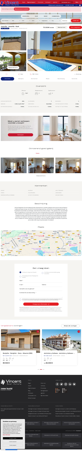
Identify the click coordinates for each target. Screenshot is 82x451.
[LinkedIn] (70, 384)
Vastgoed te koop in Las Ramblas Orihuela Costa (39, 413)
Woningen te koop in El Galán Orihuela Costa (38, 411)
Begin (23, 2)
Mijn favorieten (44, 395)
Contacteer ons (66, 2)
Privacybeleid (24, 299)
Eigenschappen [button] (31, 2)
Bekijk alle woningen (70, 325)
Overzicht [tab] (7, 78)
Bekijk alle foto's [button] (41, 175)
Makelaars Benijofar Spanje (71, 435)
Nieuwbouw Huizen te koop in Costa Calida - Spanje (67, 416)
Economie (74, 78)
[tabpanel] (20, 348)
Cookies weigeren (12, 445)
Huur (36, 16)
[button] (20, 74)
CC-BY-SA (79, 255)
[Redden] (6, 74)
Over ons (43, 383)
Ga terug (78, 74)
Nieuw (45, 16)
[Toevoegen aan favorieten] (38, 331)
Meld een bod (61, 27)
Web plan (38, 430)
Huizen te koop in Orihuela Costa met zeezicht (72, 423)
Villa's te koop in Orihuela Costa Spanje (30, 435)
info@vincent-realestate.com (55, 5)
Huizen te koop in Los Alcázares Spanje (64, 413)
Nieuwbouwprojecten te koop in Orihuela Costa (31, 423)
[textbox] (6, 20)
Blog (29, 390)
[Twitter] (61, 384)
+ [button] (2, 232)
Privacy (26, 430)
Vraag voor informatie (40, 304)
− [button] (2, 234)
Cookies (31, 430)
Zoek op (75, 20)
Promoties (40, 2)
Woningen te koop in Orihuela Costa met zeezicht (51, 423)
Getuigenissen (44, 390)
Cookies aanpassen (12, 441)
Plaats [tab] (47, 78)
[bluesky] (74, 384)
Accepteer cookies (12, 438)
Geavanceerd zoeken (22, 9)
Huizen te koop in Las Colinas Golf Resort (38, 416)
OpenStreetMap (70, 255)
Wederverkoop (26, 16)
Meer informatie (6, 434)
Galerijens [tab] (21, 78)
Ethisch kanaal (31, 398)
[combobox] (6, 20)
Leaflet (63, 255)
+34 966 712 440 (69, 5)
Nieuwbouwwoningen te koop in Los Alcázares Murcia (68, 411)
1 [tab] (38, 369)
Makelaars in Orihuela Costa (51, 435)
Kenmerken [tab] (34, 78)
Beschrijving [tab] (61, 78)
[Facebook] (57, 384)
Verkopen (47, 2)
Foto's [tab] (37, 153)
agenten (55, 2)
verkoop (43, 385)
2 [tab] (41, 369)
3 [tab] (43, 369)
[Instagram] (66, 384)
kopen (29, 385)
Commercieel (56, 16)
